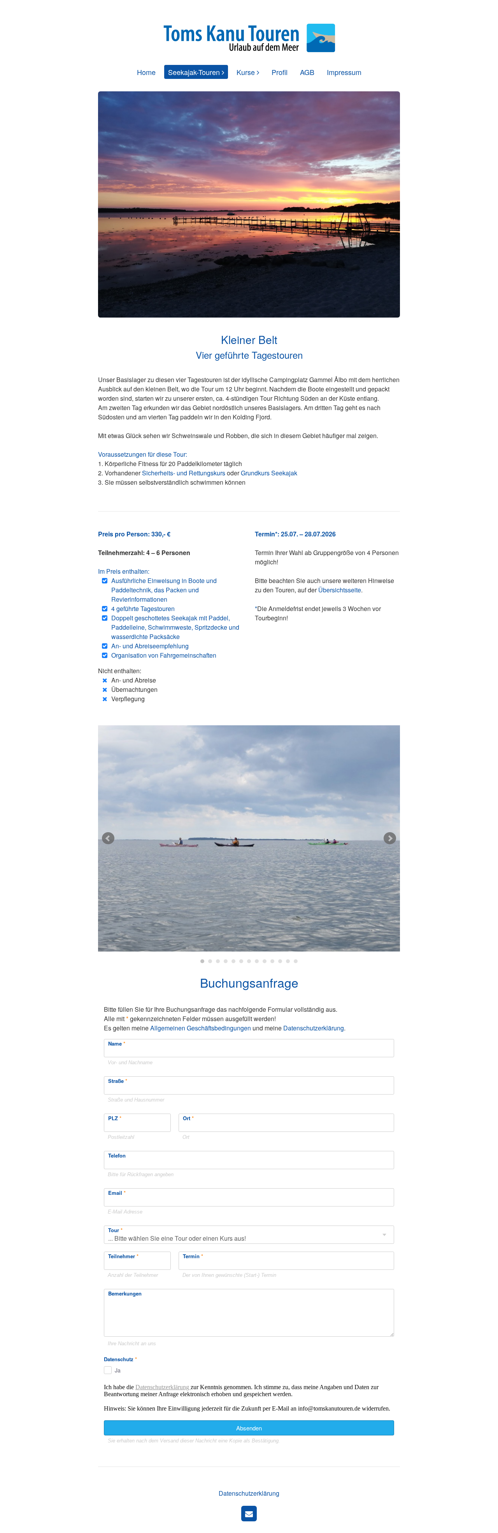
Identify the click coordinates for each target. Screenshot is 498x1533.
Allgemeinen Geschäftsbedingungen (200, 1027)
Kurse (246, 72)
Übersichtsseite (339, 589)
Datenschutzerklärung (313, 1027)
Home (146, 72)
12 (288, 961)
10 (272, 961)
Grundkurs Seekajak (269, 472)
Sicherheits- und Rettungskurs (183, 472)
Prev (108, 838)
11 (280, 961)
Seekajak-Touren (194, 72)
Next (390, 838)
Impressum (344, 72)
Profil (280, 72)
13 (296, 961)
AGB (307, 72)
